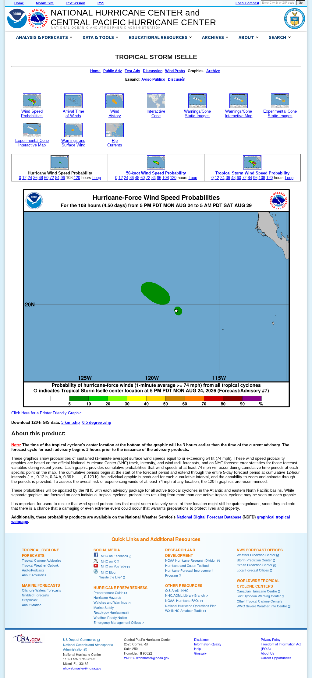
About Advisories (34, 575)
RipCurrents (114, 142)
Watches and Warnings (110, 602)
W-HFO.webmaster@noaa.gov (146, 657)
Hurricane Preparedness (120, 587)
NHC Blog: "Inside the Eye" (108, 574)
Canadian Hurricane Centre (257, 591)
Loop (96, 177)
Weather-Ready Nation (110, 617)
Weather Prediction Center (256, 555)
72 (52, 177)
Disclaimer (201, 639)
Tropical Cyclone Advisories (41, 560)
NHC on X (107, 561)
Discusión (176, 79)
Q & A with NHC (177, 590)
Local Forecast (247, 3)
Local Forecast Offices (253, 570)
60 (46, 177)
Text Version (75, 3)
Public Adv (112, 71)
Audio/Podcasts (33, 570)
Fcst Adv (132, 71)
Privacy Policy (270, 639)
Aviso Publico (153, 79)
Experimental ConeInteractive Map (32, 142)
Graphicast (29, 600)
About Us (267, 653)
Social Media (107, 550)
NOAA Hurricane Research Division (190, 560)
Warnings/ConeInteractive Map (238, 113)
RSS (101, 3)
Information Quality (207, 644)
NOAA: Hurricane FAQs (182, 600)
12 (24, 177)
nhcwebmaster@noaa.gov (82, 668)
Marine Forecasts (41, 585)
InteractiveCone (156, 113)
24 (30, 177)
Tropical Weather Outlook (40, 565)
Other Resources (183, 585)
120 (77, 177)
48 (41, 177)
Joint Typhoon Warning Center (259, 596)
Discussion (152, 71)
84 (57, 177)
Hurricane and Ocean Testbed (187, 565)
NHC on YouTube (112, 566)
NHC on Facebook (113, 555)
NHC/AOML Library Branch (185, 595)
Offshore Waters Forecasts (41, 590)
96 (63, 177)
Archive (213, 71)
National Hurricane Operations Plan (190, 605)
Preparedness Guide (108, 592)
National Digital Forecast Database (209, 517)
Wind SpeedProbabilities (32, 113)
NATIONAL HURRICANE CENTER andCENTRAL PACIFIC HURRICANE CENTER (133, 17)
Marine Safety (104, 607)
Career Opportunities (276, 657)
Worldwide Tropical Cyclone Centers (258, 583)
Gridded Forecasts (35, 595)
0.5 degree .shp (96, 422)
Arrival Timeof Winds (73, 113)
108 (165, 177)
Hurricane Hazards (107, 597)
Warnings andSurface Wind (73, 142)
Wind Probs (175, 71)
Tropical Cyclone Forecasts (40, 552)
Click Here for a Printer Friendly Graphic (46, 413)
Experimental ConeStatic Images (280, 113)
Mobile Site (45, 3)
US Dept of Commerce (79, 639)
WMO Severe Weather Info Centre (262, 606)
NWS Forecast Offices (260, 550)
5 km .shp (70, 422)
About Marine (31, 604)
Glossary (200, 653)
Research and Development (180, 552)
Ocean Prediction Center (254, 565)
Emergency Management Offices (117, 622)
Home (19, 3)
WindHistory (114, 113)
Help (197, 648)
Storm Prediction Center (254, 560)
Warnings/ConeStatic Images (197, 113)
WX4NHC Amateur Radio (183, 610)
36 (35, 177)
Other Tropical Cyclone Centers (259, 601)
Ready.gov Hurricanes (110, 612)
